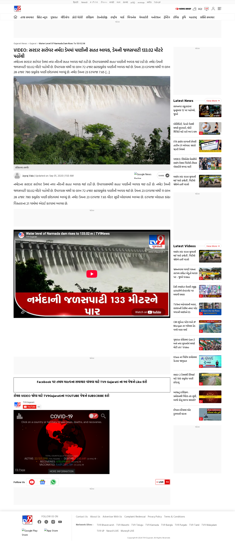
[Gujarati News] (17, 8)
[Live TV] (205, 9)
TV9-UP (157, 2)
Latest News (183, 100)
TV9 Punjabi (181, 525)
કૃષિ (184, 17)
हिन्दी (76, 2)
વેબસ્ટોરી (143, 17)
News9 (84, 2)
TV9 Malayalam (209, 525)
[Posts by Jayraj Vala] (17, 175)
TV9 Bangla (167, 525)
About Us (95, 516)
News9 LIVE (112, 531)
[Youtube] (32, 482)
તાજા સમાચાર (27, 17)
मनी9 (149, 2)
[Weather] (195, 9)
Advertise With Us (112, 516)
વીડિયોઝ (65, 17)
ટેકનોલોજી (102, 17)
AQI (200, 9)
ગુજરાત (54, 17)
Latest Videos (184, 245)
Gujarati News (20, 43)
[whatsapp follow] (53, 482)
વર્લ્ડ (122, 17)
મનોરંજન (156, 17)
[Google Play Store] (31, 532)
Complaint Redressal (134, 516)
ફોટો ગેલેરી (77, 17)
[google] (145, 175)
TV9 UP (100, 531)
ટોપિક (176, 17)
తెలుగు (104, 2)
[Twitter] (46, 522)
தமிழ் (133, 2)
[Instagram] (53, 522)
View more (211, 100)
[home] (15, 17)
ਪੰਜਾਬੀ (125, 2)
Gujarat (33, 43)
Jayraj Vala (28, 176)
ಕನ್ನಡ (94, 2)
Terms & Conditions (174, 516)
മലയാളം (141, 2)
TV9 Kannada (152, 525)
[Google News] (42, 482)
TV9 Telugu (137, 525)
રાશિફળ (90, 17)
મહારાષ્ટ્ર (193, 17)
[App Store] (54, 532)
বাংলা (118, 2)
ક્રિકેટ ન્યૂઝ (42, 17)
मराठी (112, 2)
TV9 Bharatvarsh (105, 525)
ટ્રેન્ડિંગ (167, 17)
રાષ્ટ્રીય (113, 17)
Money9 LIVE (127, 531)
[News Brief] (183, 8)
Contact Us (82, 516)
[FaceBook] (39, 522)
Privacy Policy (155, 516)
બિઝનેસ (131, 17)
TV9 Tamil (194, 525)
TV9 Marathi (122, 525)
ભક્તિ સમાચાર (207, 17)
